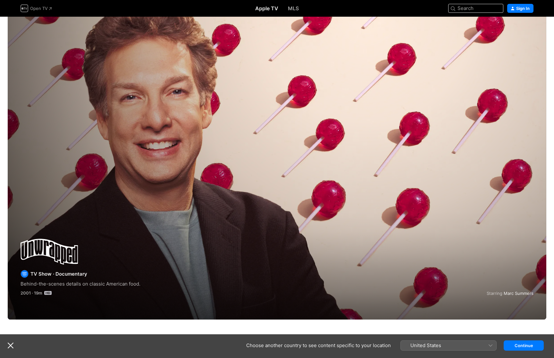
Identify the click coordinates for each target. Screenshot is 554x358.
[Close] (10, 345)
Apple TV (266, 8)
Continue (524, 345)
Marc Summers (518, 293)
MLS (293, 8)
